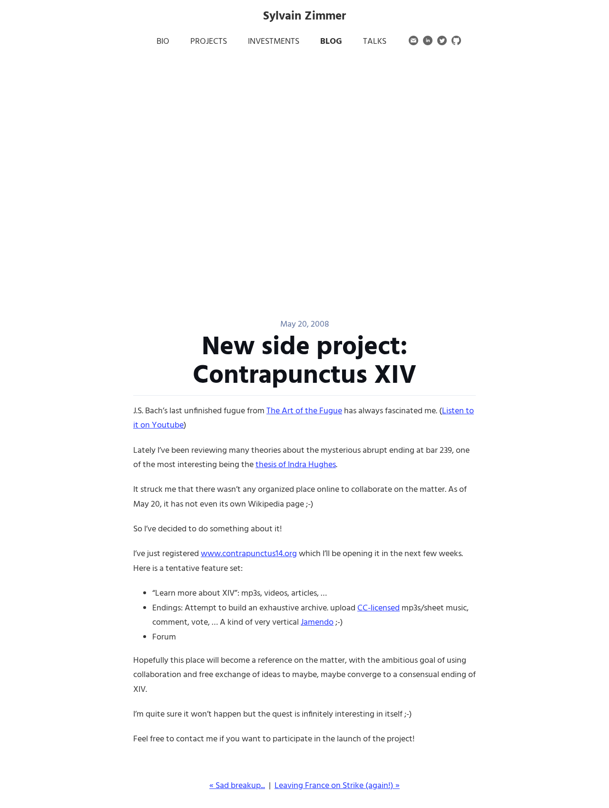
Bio (163, 42)
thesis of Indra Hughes (295, 465)
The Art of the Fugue (304, 411)
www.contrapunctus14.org (249, 554)
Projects (208, 42)
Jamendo (317, 622)
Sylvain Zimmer (304, 17)
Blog (331, 42)
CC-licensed (378, 608)
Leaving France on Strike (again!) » (337, 786)
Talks (374, 42)
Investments (273, 42)
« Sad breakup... (237, 786)
